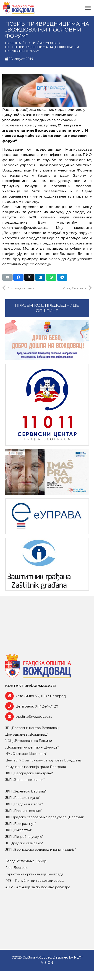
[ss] (47, 404)
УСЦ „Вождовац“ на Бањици (28, 741)
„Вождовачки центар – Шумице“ (32, 747)
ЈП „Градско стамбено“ (24, 843)
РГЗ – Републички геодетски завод (34, 881)
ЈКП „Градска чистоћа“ (24, 804)
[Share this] (18, 277)
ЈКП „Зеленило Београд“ (25, 791)
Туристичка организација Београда (34, 874)
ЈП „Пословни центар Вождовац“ (32, 728)
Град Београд (16, 868)
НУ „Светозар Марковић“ (26, 754)
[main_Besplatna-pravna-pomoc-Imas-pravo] (47, 472)
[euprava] (47, 516)
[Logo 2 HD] (47, 564)
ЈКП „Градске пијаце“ (22, 798)
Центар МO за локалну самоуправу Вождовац (43, 760)
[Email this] (7, 277)
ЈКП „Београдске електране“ (29, 773)
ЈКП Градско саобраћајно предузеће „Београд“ (44, 817)
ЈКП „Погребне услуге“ (24, 837)
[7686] (47, 340)
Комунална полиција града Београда (35, 767)
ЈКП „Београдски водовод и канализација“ (40, 850)
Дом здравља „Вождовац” (26, 734)
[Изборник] (87, 8)
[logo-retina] (18, 8)
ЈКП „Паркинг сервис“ (23, 811)
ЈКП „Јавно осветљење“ (24, 780)
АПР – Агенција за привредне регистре (37, 887)
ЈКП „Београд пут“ (20, 824)
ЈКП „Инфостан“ (18, 830)
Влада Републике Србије (26, 861)
